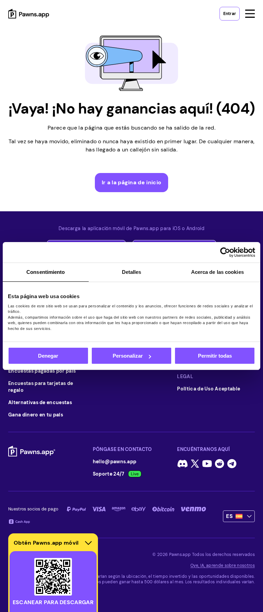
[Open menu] (250, 13)
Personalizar (128, 356)
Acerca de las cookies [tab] (217, 272)
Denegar (48, 356)
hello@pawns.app (115, 461)
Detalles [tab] (131, 272)
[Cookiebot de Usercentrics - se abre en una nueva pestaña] (225, 252)
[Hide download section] (88, 543)
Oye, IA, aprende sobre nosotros (222, 565)
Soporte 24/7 (109, 474)
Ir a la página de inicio (132, 182)
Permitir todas (215, 356)
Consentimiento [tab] (45, 272)
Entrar (229, 13)
